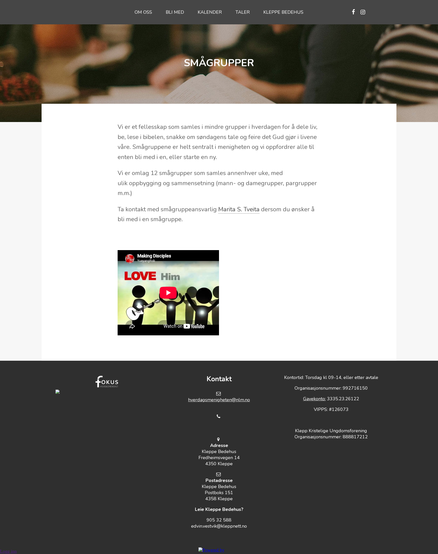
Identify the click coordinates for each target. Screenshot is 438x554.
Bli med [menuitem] (175, 12)
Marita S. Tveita (239, 209)
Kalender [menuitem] (210, 12)
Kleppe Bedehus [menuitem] (283, 12)
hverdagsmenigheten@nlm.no (219, 400)
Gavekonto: (314, 399)
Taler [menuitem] (242, 12)
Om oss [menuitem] (143, 12)
